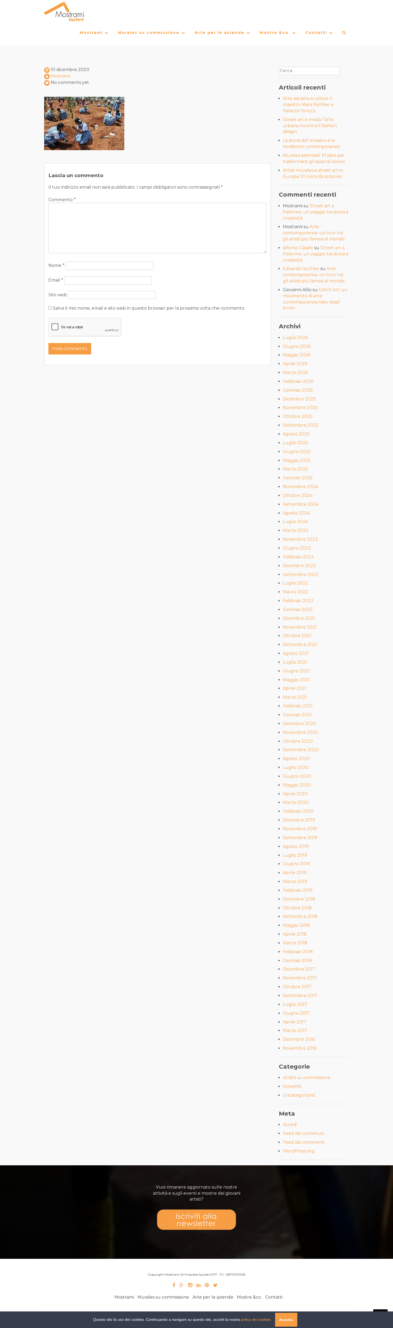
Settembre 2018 (300, 916)
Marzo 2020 (296, 802)
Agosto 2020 (296, 758)
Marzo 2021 (295, 697)
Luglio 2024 (295, 521)
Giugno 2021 (296, 670)
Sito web (57, 294)
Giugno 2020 (297, 776)
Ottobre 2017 (297, 986)
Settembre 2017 (300, 995)
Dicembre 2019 (299, 820)
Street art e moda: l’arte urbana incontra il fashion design (310, 125)
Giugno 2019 (296, 863)
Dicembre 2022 (299, 565)
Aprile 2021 (294, 688)
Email (55, 280)
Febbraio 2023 (298, 556)
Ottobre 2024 (298, 495)
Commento (62, 199)
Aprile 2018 (295, 934)
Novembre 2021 (300, 627)
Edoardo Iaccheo (301, 268)
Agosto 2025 (296, 434)
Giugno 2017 (296, 1013)
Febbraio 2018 (298, 951)
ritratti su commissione (306, 1077)
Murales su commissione (148, 32)
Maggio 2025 (296, 460)
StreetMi (292, 1086)
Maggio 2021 (296, 679)
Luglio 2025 (295, 442)
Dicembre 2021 (299, 618)
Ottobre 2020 (298, 741)
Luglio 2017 (295, 1004)
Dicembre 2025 (299, 399)
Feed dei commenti (303, 1142)
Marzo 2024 (295, 530)
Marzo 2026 (295, 372)
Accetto (286, 1320)
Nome (56, 265)
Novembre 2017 (300, 977)
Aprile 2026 (295, 363)
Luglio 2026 (295, 337)
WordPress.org (299, 1151)
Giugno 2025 (297, 451)
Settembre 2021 (300, 644)
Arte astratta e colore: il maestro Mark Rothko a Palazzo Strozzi (308, 104)
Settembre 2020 (301, 749)
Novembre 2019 (300, 828)
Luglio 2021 (295, 662)
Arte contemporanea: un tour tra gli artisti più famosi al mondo (314, 233)
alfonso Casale (298, 247)
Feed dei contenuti (303, 1133)
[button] (344, 34)
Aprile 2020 (295, 793)
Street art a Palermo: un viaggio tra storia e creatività (316, 212)
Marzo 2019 (295, 881)
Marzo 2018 (295, 942)
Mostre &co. (275, 32)
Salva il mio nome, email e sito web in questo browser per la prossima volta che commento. (149, 308)
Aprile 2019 (294, 872)
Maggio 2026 (296, 354)
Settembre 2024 (300, 504)
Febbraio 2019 (298, 890)
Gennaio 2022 (298, 609)
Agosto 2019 (296, 846)
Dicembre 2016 (299, 1039)
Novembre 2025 (300, 407)
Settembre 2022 (300, 574)
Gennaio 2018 (297, 960)
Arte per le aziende (219, 32)
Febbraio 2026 (298, 381)
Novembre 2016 (300, 1048)
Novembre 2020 (300, 732)
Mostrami (91, 32)
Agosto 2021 (296, 653)
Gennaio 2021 (297, 714)
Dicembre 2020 (299, 723)
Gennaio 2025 (298, 477)
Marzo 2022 (295, 591)
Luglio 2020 (296, 767)
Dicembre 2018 (299, 899)
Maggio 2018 (296, 925)
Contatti (316, 32)
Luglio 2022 (295, 583)
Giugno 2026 (297, 346)
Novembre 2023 (300, 539)
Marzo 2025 (295, 469)
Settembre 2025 (300, 425)
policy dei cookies (256, 1319)
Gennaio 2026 (298, 390)
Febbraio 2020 (298, 811)
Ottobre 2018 (297, 907)
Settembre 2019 (300, 837)
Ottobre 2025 (297, 416)
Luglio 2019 (295, 855)
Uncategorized (299, 1095)
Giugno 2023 (297, 548)
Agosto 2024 (296, 513)
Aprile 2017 (294, 1022)
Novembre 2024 (300, 486)
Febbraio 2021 (298, 705)
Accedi (290, 1124)
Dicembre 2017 (299, 969)
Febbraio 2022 (298, 600)
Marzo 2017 (295, 1030)
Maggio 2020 (297, 785)
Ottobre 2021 (297, 635)
